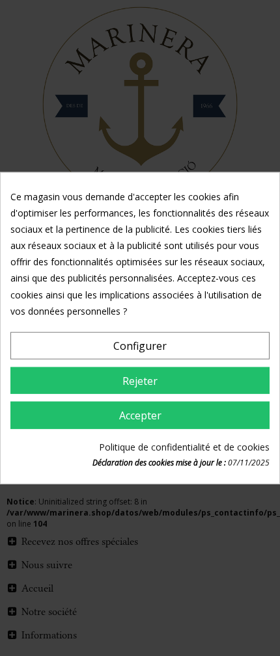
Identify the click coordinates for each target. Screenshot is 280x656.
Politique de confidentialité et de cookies (184, 447)
